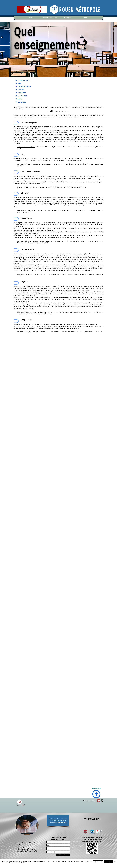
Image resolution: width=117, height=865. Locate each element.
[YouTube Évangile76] (98, 800)
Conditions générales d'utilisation (92, 837)
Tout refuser (98, 862)
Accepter (108, 862)
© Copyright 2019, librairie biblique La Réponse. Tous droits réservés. (92, 840)
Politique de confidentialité (16, 863)
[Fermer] (115, 862)
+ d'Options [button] (88, 862)
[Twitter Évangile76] (102, 800)
